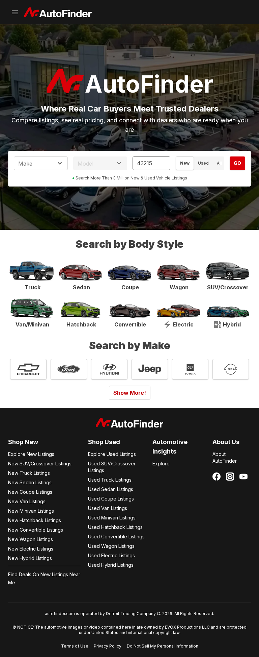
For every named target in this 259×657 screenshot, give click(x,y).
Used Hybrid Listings (111, 565)
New (185, 163)
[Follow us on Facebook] (216, 476)
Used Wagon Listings (111, 546)
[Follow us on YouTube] (243, 476)
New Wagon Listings (30, 539)
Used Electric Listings (111, 555)
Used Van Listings (107, 508)
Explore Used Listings (112, 454)
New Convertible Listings (35, 530)
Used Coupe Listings (111, 499)
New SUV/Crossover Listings (39, 463)
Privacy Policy (107, 646)
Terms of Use (74, 646)
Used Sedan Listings (110, 489)
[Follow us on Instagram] (230, 476)
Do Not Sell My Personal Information (162, 646)
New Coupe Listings (30, 492)
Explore (161, 463)
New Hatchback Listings (34, 520)
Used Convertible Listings (116, 536)
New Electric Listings (30, 549)
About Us (225, 441)
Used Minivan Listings (112, 517)
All (219, 163)
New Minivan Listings (31, 511)
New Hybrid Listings (30, 558)
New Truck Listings (29, 473)
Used (203, 163)
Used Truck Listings (110, 480)
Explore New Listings (31, 454)
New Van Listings (27, 501)
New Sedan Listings (30, 482)
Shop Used (104, 441)
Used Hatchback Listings (115, 527)
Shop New (23, 441)
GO (237, 163)
